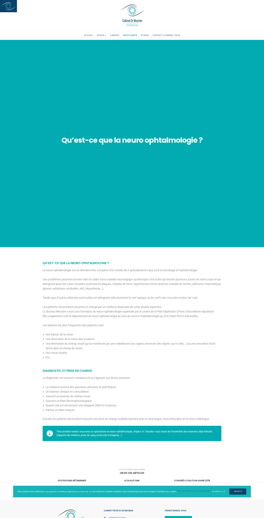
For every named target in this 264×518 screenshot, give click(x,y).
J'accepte (237, 491)
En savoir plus (218, 491)
